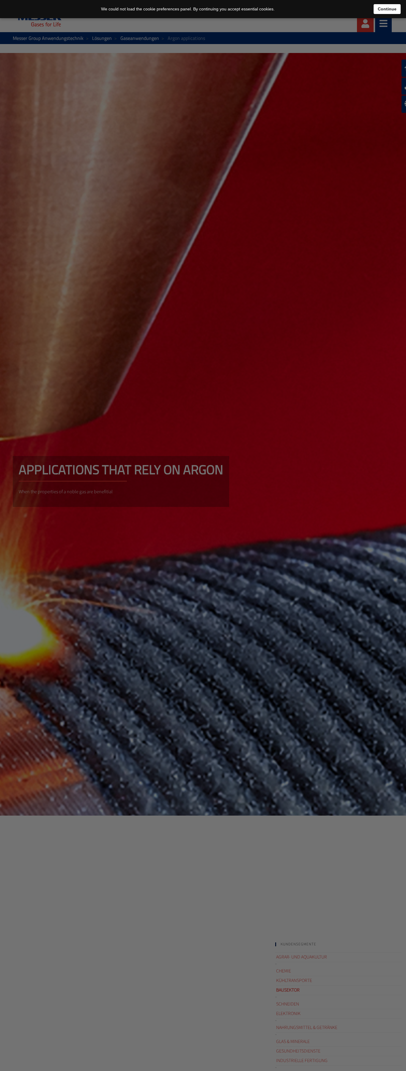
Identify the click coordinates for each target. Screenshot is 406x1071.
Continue (387, 9)
